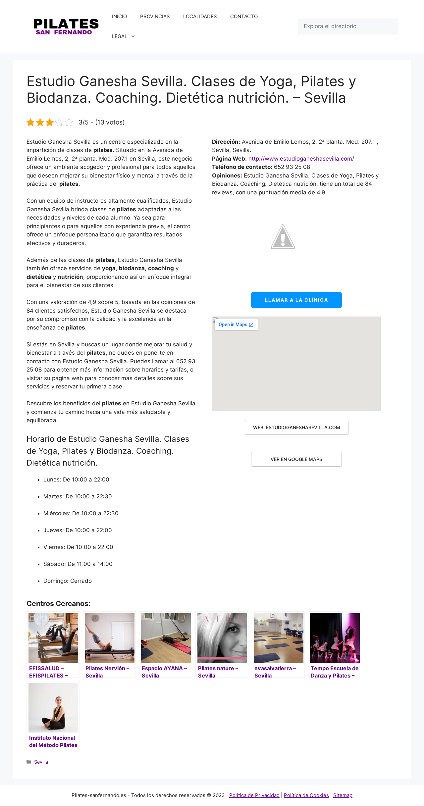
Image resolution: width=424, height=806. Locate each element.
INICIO (119, 16)
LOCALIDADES (200, 16)
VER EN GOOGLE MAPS (296, 459)
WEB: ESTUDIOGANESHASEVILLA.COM (296, 427)
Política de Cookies (306, 795)
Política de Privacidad (254, 795)
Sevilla (41, 762)
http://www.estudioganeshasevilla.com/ (301, 158)
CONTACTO (244, 16)
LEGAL (119, 36)
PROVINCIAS (155, 16)
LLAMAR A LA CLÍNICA (296, 300)
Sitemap (342, 795)
